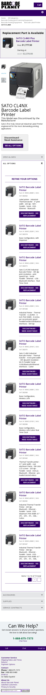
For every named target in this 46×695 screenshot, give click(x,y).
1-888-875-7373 (23, 638)
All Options (9, 163)
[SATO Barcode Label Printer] (11, 187)
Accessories (9, 595)
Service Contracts (12, 608)
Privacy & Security (8, 687)
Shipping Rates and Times (11, 660)
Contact (4, 668)
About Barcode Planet (10, 682)
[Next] (39, 580)
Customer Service (9, 658)
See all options (13, 145)
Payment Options (8, 664)
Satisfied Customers (9, 684)
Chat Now (23, 641)
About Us (5, 680)
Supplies (7, 601)
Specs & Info (9, 157)
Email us (4, 674)
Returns (4, 662)
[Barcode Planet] (10, 5)
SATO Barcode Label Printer (30, 188)
